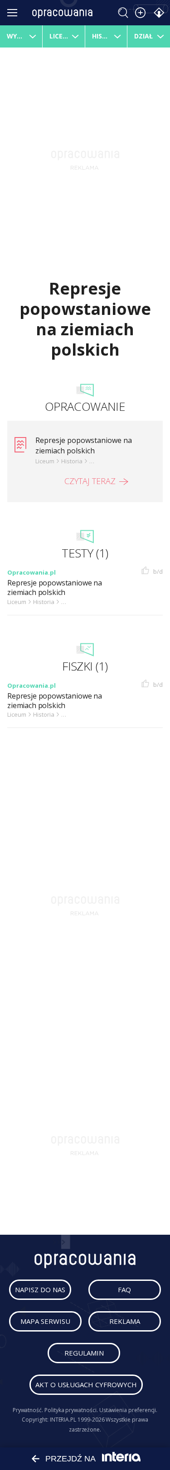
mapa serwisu (45, 1321)
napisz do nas (40, 1289)
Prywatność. (28, 1410)
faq (124, 1289)
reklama (124, 1321)
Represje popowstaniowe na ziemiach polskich (83, 445)
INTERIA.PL (63, 1419)
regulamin (84, 1352)
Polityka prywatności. (71, 1410)
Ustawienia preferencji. (128, 1410)
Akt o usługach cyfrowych (86, 1384)
